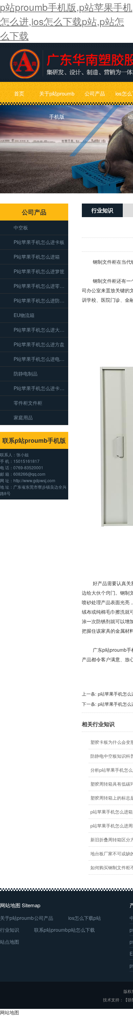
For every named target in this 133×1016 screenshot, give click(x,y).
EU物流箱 (24, 315)
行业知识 (9, 929)
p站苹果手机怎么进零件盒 (41, 285)
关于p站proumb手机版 (56, 97)
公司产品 (95, 93)
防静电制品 (26, 373)
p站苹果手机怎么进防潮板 (41, 300)
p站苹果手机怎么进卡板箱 (41, 388)
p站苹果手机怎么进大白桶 (41, 329)
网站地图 (9, 1012)
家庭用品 (23, 417)
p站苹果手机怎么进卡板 (39, 242)
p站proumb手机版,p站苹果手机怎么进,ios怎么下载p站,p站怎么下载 (66, 21)
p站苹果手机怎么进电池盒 (41, 358)
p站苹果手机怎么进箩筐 (39, 271)
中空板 (21, 227)
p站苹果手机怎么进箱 (37, 256)
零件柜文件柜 (28, 402)
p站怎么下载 (81, 929)
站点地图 (9, 941)
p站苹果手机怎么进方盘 (39, 344)
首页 (19, 93)
